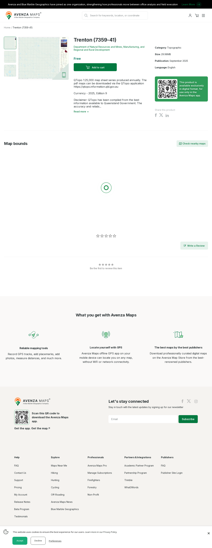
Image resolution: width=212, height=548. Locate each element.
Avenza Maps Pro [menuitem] (97, 465)
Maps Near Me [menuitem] (59, 465)
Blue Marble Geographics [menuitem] (65, 509)
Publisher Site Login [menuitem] (172, 472)
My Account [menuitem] (20, 494)
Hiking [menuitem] (54, 472)
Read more (80, 111)
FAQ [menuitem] (16, 465)
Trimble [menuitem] (128, 480)
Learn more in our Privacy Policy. (101, 532)
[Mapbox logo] (12, 224)
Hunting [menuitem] (55, 480)
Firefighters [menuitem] (94, 480)
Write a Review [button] (196, 245)
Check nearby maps (194, 143)
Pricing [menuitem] (18, 487)
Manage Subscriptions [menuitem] (100, 472)
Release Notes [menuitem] (22, 501)
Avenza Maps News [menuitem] (62, 501)
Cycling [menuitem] (55, 487)
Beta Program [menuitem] (21, 509)
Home (7, 27)
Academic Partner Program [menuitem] (139, 465)
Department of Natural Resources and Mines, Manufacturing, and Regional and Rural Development (109, 48)
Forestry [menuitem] (92, 487)
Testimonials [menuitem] (21, 516)
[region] (106, 188)
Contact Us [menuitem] (20, 472)
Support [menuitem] (18, 480)
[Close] (208, 532)
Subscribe (188, 419)
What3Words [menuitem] (131, 487)
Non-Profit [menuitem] (93, 494)
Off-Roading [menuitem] (57, 494)
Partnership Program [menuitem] (135, 472)
